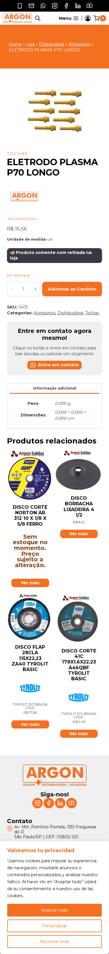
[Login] (88, 18)
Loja (30, 44)
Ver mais (30, 582)
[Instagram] (54, 6)
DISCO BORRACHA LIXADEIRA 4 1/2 (79, 506)
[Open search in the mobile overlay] (38, 18)
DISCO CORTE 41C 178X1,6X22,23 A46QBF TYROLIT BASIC (79, 664)
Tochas (17, 153)
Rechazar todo (54, 941)
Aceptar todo (54, 910)
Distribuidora (51, 44)
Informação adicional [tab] (54, 388)
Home (15, 44)
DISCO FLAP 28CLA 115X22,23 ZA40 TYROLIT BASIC (30, 658)
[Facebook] (66, 6)
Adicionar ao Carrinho (72, 289)
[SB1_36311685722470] (54, 110)
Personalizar (54, 925)
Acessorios (79, 44)
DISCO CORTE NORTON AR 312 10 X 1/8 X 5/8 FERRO (30, 515)
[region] (54, 897)
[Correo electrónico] (31, 6)
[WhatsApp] (43, 6)
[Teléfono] (20, 6)
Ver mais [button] (78, 533)
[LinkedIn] (78, 6)
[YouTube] (89, 6)
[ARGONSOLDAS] (24, 214)
